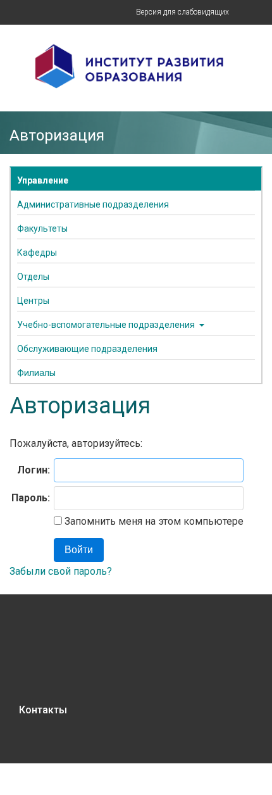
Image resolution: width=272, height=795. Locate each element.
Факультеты (42, 228)
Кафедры (37, 252)
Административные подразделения (93, 204)
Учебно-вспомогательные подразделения (106, 325)
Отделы (33, 277)
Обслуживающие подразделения (87, 349)
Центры (33, 301)
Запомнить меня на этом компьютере (153, 521)
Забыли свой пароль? (60, 571)
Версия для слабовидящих (182, 12)
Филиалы (36, 373)
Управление (42, 180)
